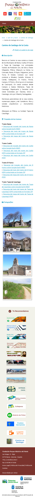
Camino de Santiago (27, 38)
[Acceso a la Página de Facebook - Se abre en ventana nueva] (10, 15)
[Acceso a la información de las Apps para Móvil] (27, 15)
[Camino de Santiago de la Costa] (17, 228)
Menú (17, 23)
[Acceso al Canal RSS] (20, 15)
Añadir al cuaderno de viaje (23, 50)
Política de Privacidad (17, 465)
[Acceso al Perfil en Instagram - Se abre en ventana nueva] (15, 15)
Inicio (3, 38)
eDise (15, 473)
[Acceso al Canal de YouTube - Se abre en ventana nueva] (5, 15)
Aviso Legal (6, 465)
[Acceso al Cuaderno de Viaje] (17, 20)
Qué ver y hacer (13, 38)
